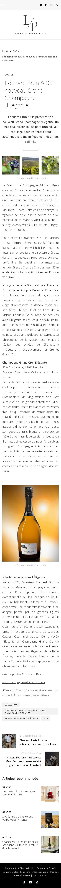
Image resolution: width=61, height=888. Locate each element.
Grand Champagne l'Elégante (21, 718)
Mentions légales (10, 871)
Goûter (9, 74)
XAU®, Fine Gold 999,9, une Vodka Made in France (17, 818)
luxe (45, 718)
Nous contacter (40, 875)
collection (11, 704)
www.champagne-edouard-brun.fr (23, 682)
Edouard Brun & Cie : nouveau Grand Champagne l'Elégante (25, 711)
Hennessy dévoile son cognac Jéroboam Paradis (19, 793)
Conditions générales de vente (34, 871)
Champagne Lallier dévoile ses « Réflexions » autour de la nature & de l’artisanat (20, 845)
